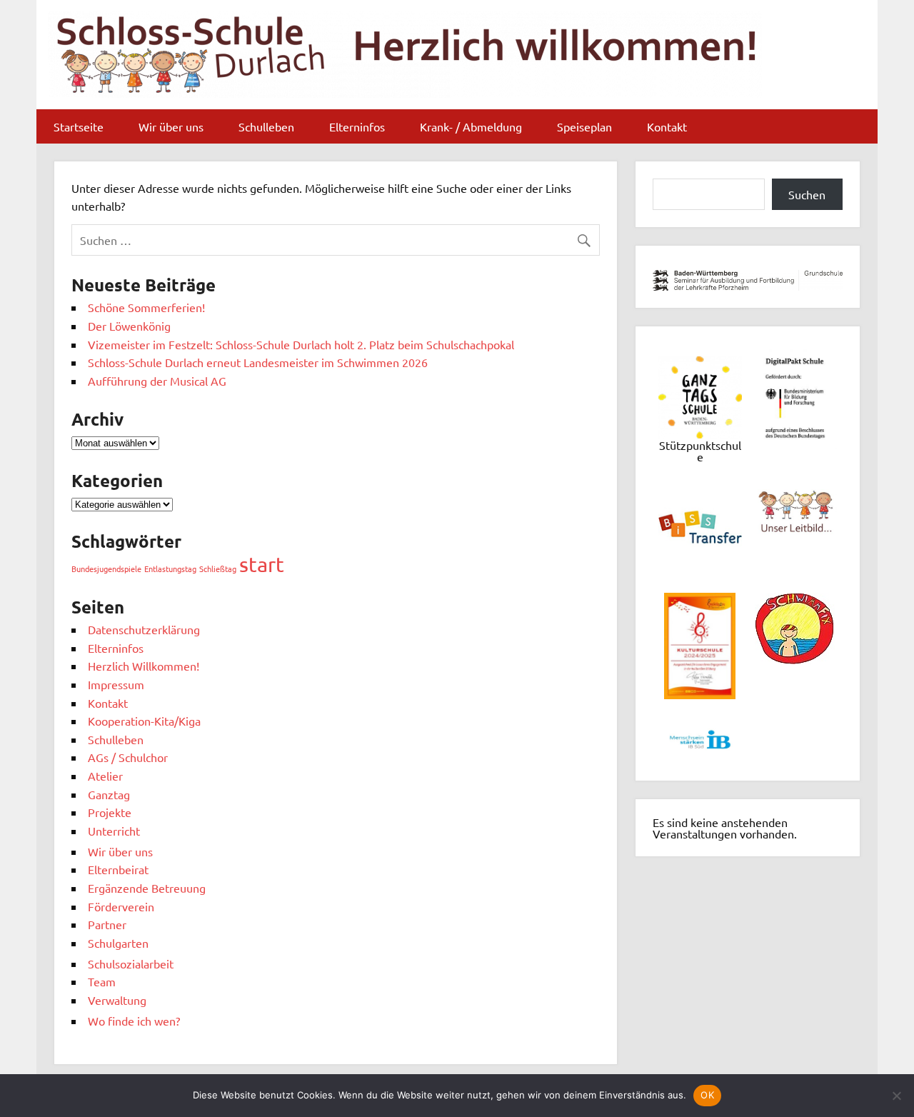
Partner (107, 924)
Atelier (105, 775)
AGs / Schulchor (128, 757)
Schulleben (266, 126)
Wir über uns (171, 126)
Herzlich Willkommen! (143, 665)
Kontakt (667, 126)
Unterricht (114, 830)
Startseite (79, 126)
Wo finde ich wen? (134, 1020)
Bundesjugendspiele (106, 568)
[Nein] (896, 1095)
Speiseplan (584, 126)
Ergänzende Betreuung (147, 888)
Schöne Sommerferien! (146, 307)
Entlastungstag (170, 568)
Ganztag (109, 794)
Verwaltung (117, 1000)
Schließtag (217, 568)
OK (707, 1095)
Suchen (806, 194)
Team (102, 981)
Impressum (116, 684)
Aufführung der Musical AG (157, 381)
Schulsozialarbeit (131, 963)
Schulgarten (118, 943)
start (261, 564)
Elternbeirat (118, 869)
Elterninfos (357, 126)
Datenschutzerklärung (144, 629)
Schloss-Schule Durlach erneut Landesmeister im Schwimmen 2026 (258, 362)
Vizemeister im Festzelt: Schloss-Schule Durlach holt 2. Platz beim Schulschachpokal (301, 344)
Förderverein (121, 906)
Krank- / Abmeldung (471, 126)
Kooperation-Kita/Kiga (144, 720)
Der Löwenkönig (129, 326)
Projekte (109, 812)
